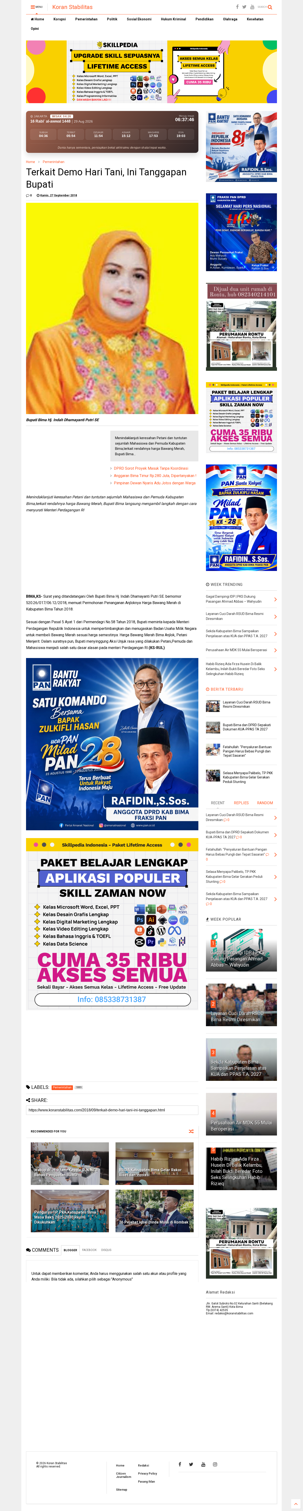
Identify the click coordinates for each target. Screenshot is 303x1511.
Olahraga (230, 19)
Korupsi (59, 19)
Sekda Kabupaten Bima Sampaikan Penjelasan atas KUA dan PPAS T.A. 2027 (239, 1068)
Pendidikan (205, 19)
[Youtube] (252, 6)
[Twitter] (244, 6)
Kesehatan (255, 19)
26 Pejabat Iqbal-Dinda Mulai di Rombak (153, 1222)
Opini (35, 29)
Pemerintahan (86, 19)
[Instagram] (215, 1464)
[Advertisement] (61, 460)
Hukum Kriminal (173, 19)
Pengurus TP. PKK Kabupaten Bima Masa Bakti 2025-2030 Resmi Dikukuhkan (65, 1217)
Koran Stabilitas (72, 7)
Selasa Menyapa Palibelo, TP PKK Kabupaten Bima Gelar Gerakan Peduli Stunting (248, 777)
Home (39, 19)
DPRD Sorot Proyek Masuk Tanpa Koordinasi (151, 468)
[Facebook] (237, 6)
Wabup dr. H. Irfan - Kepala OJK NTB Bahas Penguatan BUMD (66, 1172)
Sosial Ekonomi (139, 19)
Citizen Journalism (123, 1475)
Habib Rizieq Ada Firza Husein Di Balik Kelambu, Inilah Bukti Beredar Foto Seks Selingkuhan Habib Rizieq (237, 1171)
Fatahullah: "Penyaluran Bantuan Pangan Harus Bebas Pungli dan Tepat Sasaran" (247, 751)
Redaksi (143, 1465)
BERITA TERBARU (226, 689)
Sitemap (121, 1489)
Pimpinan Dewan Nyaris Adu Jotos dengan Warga (155, 483)
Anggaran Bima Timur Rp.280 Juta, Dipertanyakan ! (155, 475)
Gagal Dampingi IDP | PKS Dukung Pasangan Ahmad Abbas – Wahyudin (237, 959)
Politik (112, 19)
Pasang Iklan (146, 1481)
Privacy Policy (147, 1473)
